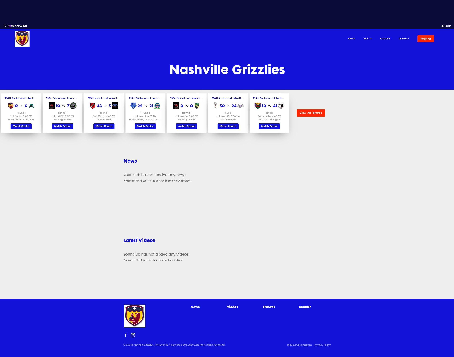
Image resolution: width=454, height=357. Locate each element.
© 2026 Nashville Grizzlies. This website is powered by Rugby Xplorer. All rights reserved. (174, 344)
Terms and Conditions (299, 345)
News (351, 38)
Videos (367, 38)
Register (425, 38)
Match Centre (21, 126)
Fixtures (385, 38)
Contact (404, 38)
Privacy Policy (323, 345)
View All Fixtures (311, 113)
